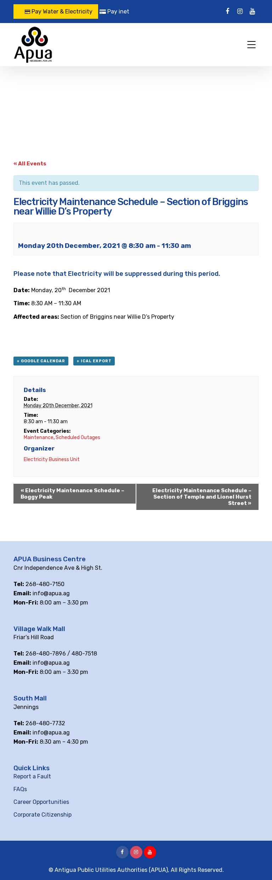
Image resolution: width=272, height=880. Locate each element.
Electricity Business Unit (52, 459)
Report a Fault (32, 776)
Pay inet (117, 11)
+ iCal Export (94, 361)
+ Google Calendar (41, 361)
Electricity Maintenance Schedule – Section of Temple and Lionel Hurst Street (201, 496)
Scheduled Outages (78, 438)
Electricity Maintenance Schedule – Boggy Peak (72, 493)
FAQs (20, 789)
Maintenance (38, 438)
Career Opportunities (41, 802)
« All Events (29, 163)
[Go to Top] (258, 864)
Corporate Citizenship (42, 814)
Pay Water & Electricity (61, 11)
